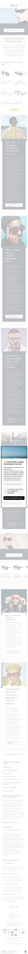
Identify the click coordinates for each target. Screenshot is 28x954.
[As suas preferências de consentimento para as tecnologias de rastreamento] (25, 951)
